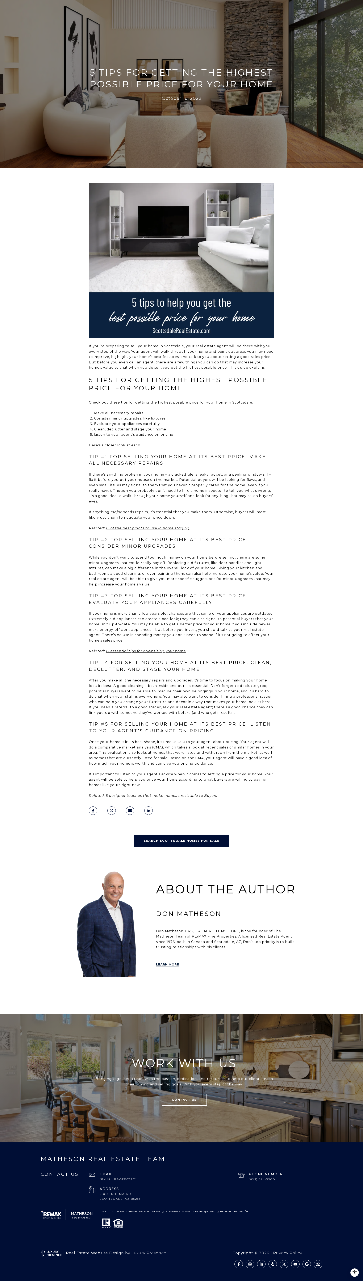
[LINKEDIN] (107, 988)
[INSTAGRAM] (142, 988)
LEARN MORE (167, 964)
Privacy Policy (287, 1253)
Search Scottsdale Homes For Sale (181, 841)
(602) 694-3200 (262, 1179)
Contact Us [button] (184, 1100)
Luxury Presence (149, 1253)
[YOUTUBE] (131, 988)
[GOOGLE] (101, 1000)
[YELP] (84, 988)
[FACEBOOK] (119, 988)
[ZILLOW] (95, 988)
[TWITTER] (72, 988)
